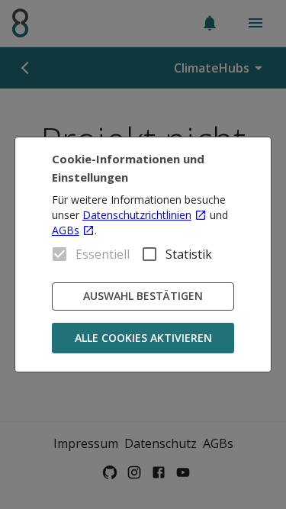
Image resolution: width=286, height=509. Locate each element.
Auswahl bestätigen (143, 295)
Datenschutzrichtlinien (136, 215)
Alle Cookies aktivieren (143, 337)
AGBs (65, 230)
